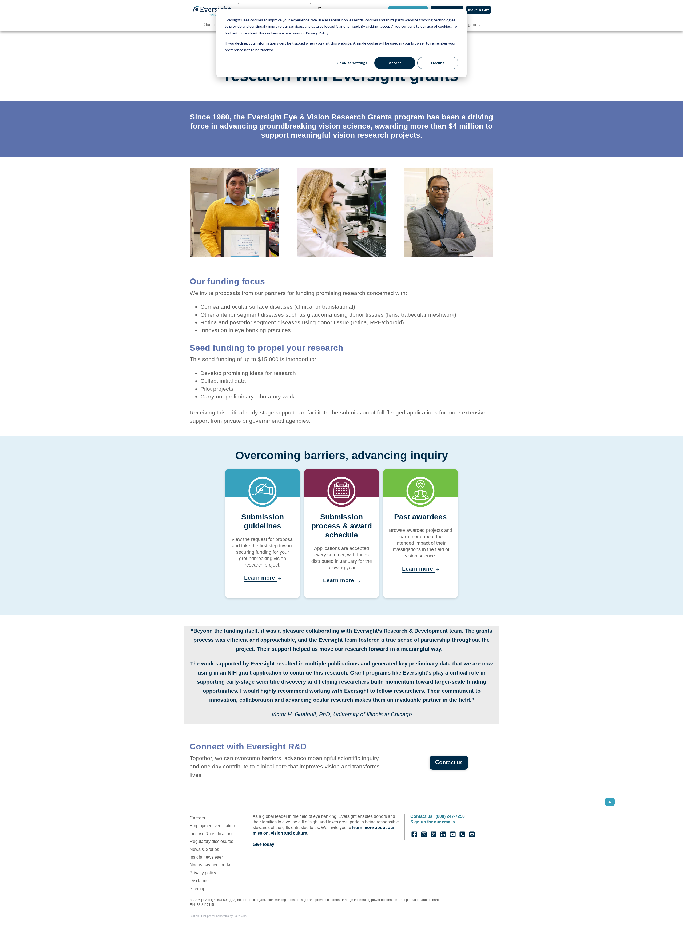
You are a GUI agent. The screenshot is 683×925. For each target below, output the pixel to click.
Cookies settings (352, 63)
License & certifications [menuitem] (211, 833)
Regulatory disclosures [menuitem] (211, 841)
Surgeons (470, 24)
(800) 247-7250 (450, 816)
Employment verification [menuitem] (212, 825)
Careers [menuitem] (197, 818)
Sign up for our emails (432, 822)
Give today (263, 844)
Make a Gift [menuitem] (478, 10)
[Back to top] (610, 802)
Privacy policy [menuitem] (203, 873)
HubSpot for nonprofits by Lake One (223, 916)
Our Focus (213, 24)
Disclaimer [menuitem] (200, 880)
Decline (437, 63)
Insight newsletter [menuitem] (206, 857)
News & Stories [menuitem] (204, 849)
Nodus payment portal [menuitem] (210, 865)
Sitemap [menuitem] (197, 888)
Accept (395, 63)
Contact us (448, 762)
